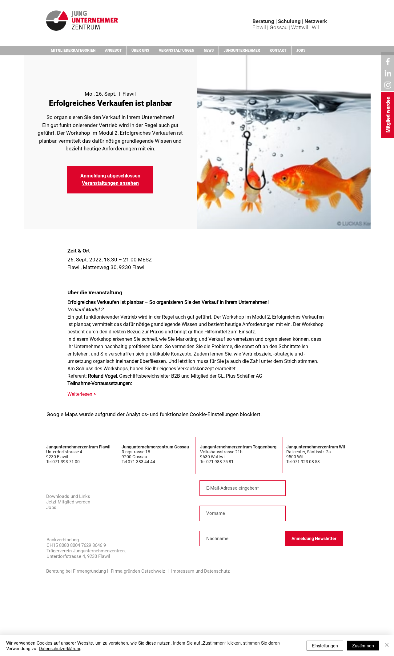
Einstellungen (325, 645)
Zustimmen (363, 645)
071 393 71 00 (66, 461)
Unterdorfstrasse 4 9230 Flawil (64, 454)
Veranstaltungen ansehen (110, 183)
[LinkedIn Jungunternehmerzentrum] (387, 73)
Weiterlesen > (81, 394)
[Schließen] (386, 645)
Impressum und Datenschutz (200, 571)
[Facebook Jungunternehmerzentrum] (387, 61)
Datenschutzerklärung (60, 648)
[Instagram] (387, 84)
